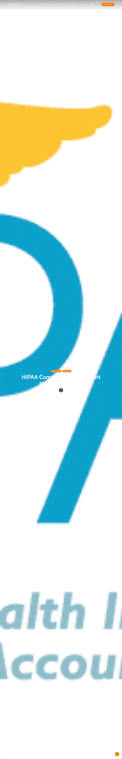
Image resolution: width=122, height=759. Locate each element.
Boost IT (61, 394)
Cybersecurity (56, 371)
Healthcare (67, 371)
